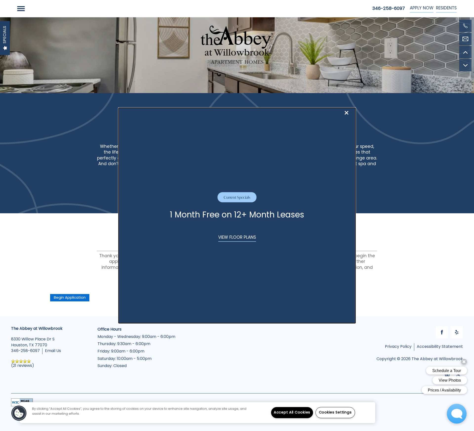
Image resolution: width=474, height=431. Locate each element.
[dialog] (237, 215)
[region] (197, 412)
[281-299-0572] (465, 26)
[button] (237, 238)
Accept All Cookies (292, 412)
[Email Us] (465, 39)
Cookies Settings (335, 412)
